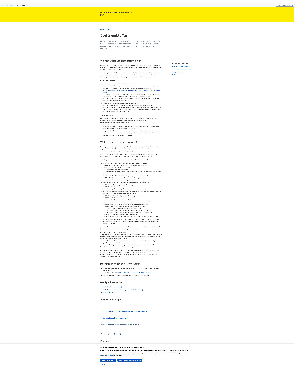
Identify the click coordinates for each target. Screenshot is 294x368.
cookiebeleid (109, 355)
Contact (174, 74)
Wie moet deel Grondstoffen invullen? (182, 63)
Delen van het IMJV (9, 5)
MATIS (157, 118)
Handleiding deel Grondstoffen (112, 287)
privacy (102, 355)
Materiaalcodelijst (108, 292)
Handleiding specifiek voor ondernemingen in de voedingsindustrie (122, 290)
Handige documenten (178, 72)
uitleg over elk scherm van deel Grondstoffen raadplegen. (134, 272)
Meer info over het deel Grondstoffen (182, 69)
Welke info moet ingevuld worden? (181, 66)
